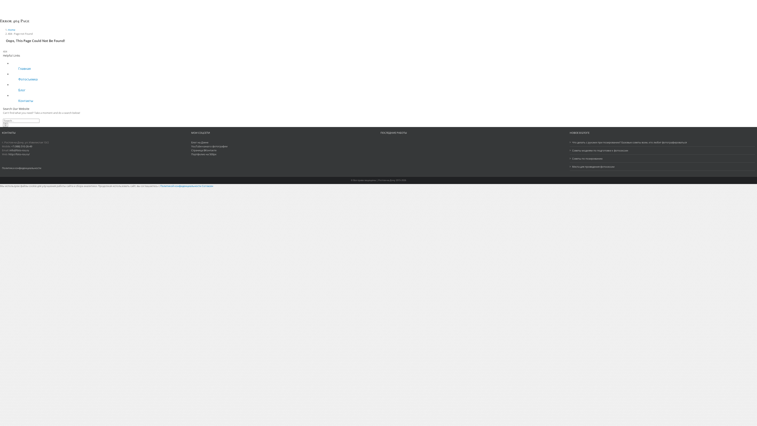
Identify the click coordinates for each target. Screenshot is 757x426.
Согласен (207, 186)
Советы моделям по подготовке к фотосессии (600, 150)
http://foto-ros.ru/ (19, 154)
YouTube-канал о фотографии (209, 146)
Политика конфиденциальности (22, 168)
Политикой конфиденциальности (180, 186)
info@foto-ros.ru (19, 150)
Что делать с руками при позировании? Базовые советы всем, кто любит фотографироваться (629, 142)
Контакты (25, 101)
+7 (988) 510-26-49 (21, 146)
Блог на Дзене (199, 142)
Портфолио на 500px (203, 154)
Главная (24, 68)
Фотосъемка (28, 79)
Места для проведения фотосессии (593, 166)
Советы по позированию (587, 158)
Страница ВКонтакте (203, 150)
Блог (21, 90)
